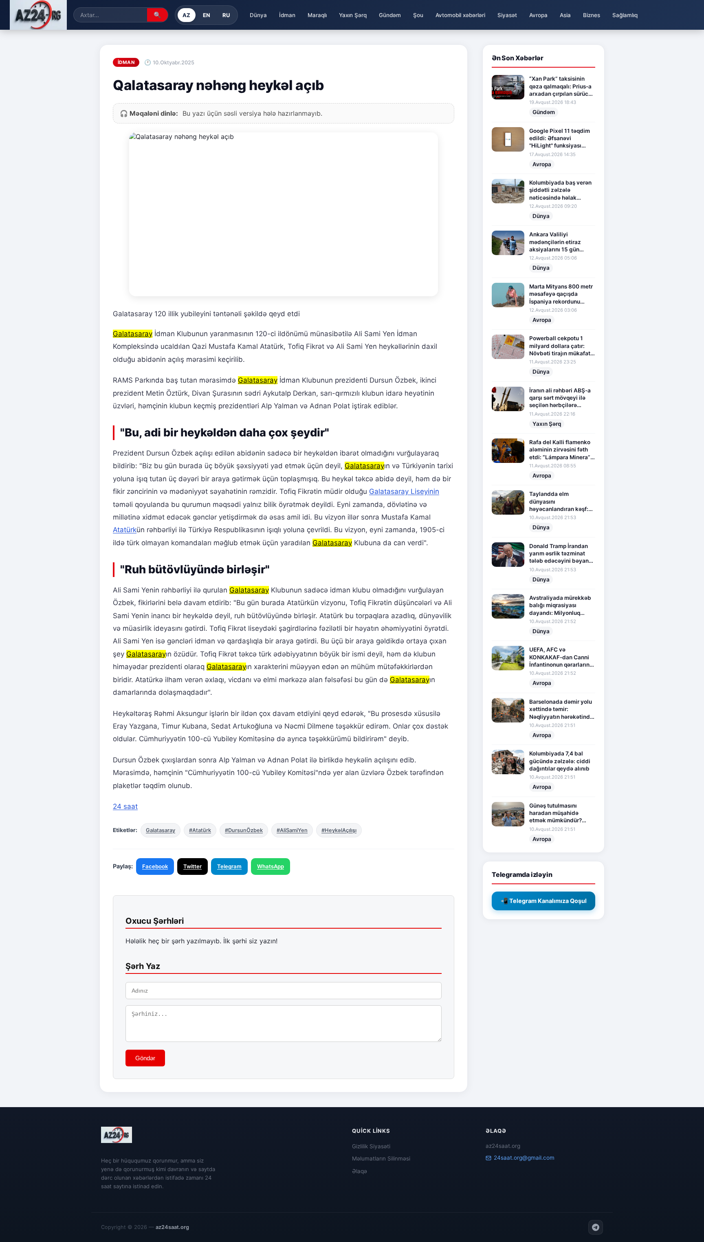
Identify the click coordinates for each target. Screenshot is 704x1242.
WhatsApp (270, 866)
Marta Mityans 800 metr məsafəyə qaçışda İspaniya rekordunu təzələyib (561, 294)
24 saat (125, 806)
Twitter (192, 866)
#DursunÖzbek (244, 830)
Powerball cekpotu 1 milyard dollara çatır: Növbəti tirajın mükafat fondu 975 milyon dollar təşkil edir (560, 346)
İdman (287, 15)
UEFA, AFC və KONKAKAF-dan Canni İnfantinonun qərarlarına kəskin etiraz (561, 657)
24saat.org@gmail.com (524, 1157)
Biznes (591, 15)
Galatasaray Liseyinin (404, 491)
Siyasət (507, 15)
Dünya (258, 15)
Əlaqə (359, 1171)
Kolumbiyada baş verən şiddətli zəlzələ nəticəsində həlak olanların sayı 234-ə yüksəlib (560, 190)
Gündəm (390, 15)
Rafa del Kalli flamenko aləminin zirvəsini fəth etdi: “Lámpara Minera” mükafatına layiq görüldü (559, 450)
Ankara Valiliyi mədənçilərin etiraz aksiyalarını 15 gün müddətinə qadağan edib (556, 242)
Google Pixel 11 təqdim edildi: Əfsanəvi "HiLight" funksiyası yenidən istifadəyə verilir (559, 139)
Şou (418, 15)
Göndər (145, 1058)
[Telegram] (595, 1227)
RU (226, 15)
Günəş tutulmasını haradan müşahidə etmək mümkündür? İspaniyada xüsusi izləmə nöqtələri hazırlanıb (555, 813)
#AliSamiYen (292, 830)
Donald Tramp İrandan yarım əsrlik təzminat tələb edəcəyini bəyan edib (559, 554)
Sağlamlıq (625, 15)
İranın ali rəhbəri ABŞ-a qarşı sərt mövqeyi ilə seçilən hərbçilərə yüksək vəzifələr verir (560, 398)
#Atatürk (200, 830)
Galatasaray (160, 830)
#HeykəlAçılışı (338, 830)
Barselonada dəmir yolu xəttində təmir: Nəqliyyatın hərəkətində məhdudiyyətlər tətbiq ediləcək (561, 709)
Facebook (155, 866)
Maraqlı (317, 15)
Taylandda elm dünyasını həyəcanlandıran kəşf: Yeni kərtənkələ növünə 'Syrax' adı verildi (560, 502)
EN (207, 15)
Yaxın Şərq (353, 15)
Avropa (538, 15)
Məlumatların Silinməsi (381, 1158)
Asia (565, 15)
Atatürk (124, 530)
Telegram (229, 866)
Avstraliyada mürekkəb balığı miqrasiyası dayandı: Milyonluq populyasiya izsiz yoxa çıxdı (560, 606)
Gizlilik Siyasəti (371, 1146)
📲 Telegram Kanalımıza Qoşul (544, 900)
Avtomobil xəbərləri (460, 15)
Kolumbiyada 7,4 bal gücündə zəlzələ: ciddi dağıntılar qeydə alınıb (559, 761)
